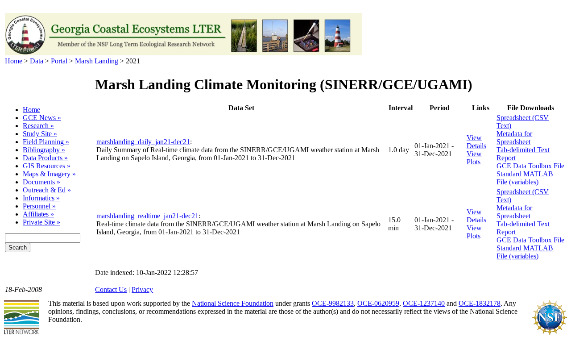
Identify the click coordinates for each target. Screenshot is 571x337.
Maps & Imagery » (49, 174)
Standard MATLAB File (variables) (525, 178)
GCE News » (42, 117)
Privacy (142, 289)
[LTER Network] (21, 333)
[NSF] (549, 333)
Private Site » (41, 222)
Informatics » (41, 198)
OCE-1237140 (424, 303)
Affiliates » (38, 214)
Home (13, 61)
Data (36, 61)
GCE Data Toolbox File (530, 166)
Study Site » (40, 133)
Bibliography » (44, 150)
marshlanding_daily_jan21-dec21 (143, 142)
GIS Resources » (46, 166)
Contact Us (111, 289)
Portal (59, 61)
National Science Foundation (232, 303)
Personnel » (39, 206)
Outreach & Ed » (47, 190)
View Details (476, 142)
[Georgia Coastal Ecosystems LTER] (183, 53)
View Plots (474, 158)
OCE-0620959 (378, 303)
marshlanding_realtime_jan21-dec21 (147, 216)
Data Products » (45, 158)
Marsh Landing (96, 61)
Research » (38, 125)
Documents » (41, 182)
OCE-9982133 (333, 303)
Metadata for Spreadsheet (514, 138)
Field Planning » (46, 142)
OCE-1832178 (480, 303)
